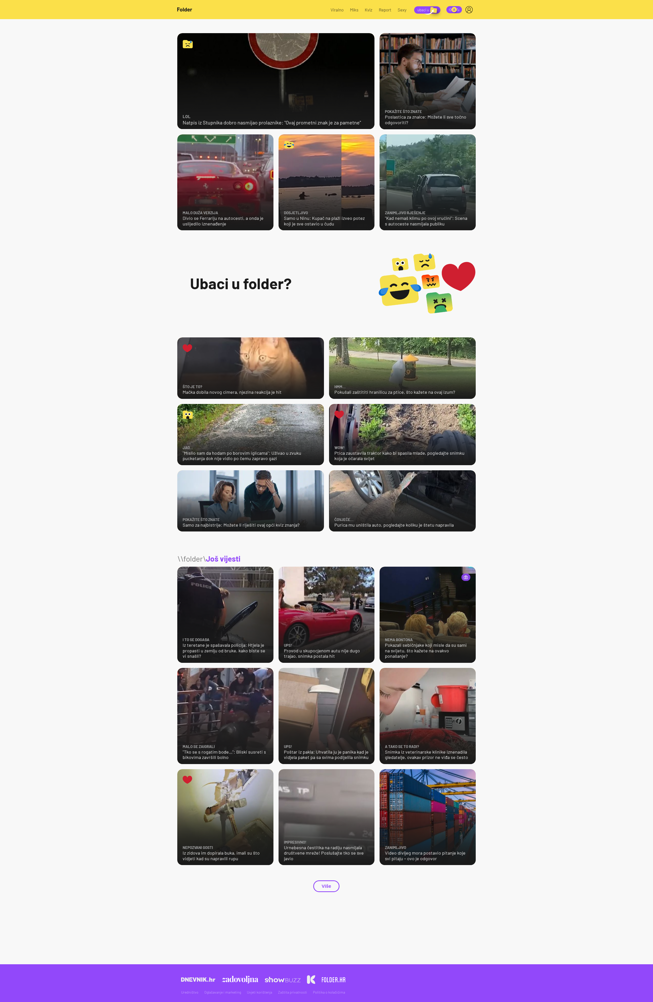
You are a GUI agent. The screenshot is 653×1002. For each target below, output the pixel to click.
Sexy (402, 9)
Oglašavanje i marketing (222, 992)
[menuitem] (470, 10)
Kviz (368, 9)
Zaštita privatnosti (292, 992)
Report (385, 9)
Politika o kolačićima (329, 992)
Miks (354, 9)
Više (326, 886)
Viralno (337, 9)
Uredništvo (189, 992)
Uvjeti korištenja (259, 992)
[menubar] (470, 10)
